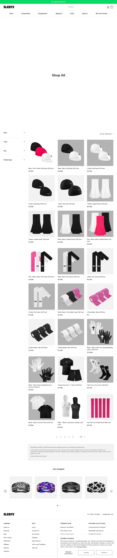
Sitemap (34, 548)
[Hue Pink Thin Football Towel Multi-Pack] (100, 407)
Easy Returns (36, 541)
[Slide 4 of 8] (96, 487)
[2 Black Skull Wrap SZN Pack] (42, 188)
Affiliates (6, 544)
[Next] (111, 491)
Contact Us (35, 530)
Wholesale (7, 541)
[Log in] (108, 7)
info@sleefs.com (108, 514)
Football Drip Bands (95, 534)
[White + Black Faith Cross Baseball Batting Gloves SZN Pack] (100, 332)
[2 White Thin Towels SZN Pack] (42, 296)
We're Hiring (7, 537)
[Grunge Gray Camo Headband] (71, 487)
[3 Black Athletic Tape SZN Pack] (42, 332)
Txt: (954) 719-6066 (93, 514)
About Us (7, 527)
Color (5, 142)
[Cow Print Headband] (96, 487)
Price (5, 133)
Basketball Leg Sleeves (96, 530)
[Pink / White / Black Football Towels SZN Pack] (100, 224)
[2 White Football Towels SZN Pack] (100, 188)
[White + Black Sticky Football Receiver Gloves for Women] (42, 369)
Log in (34, 527)
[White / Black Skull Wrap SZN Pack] (71, 153)
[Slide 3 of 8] (71, 487)
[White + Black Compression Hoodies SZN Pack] (71, 407)
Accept (86, 552)
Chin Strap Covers (66, 530)
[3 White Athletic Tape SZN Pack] (71, 332)
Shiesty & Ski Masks (67, 527)
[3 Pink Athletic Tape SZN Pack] (100, 296)
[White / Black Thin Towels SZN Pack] (71, 261)
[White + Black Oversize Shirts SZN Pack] (42, 407)
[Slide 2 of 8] (45, 487)
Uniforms (6, 551)
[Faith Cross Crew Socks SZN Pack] (100, 369)
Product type (8, 160)
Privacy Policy (82, 547)
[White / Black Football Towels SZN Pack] (71, 224)
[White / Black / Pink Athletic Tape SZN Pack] (71, 296)
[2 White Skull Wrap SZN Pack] (100, 153)
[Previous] (5, 491)
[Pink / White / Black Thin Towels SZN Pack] (42, 261)
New (11, 13)
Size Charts (35, 534)
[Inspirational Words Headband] (21, 487)
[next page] (85, 437)
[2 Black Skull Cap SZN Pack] (71, 188)
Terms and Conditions (39, 544)
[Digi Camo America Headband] (46, 487)
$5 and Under (101, 13)
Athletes (6, 548)
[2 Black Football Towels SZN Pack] (42, 224)
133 (81, 437)
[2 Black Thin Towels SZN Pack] (100, 261)
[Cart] (111, 7)
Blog (5, 534)
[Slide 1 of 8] (20, 487)
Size (5, 151)
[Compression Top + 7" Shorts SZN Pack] (71, 369)
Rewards (6, 530)
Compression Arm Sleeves (97, 527)
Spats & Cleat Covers (67, 534)
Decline (104, 552)
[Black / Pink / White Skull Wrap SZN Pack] (42, 153)
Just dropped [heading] (58, 469)
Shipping (34, 537)
